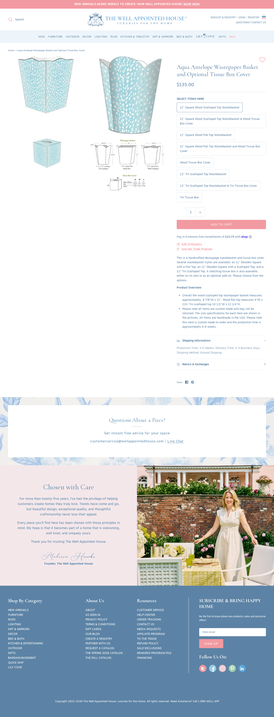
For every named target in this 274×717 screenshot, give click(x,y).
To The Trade (147, 639)
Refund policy (147, 643)
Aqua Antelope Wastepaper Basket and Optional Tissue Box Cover (51, 50)
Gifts (11, 653)
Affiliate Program (151, 634)
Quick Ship (15, 663)
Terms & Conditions (100, 624)
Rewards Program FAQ (154, 653)
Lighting (14, 624)
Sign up (211, 644)
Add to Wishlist (262, 59)
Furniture (15, 615)
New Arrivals (18, 610)
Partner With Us (97, 643)
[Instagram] (222, 668)
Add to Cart (221, 224)
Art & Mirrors (18, 629)
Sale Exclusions (149, 648)
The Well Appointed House (99, 701)
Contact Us (145, 624)
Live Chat (175, 441)
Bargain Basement (22, 658)
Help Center (146, 615)
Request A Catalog (99, 648)
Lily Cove (15, 667)
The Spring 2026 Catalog (104, 653)
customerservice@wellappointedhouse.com (127, 441)
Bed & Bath (16, 639)
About (90, 610)
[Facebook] (212, 668)
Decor (12, 634)
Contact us (258, 22)
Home (11, 50)
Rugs (11, 619)
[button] (264, 17)
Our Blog (92, 634)
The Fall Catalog (98, 658)
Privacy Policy (96, 619)
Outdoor (15, 648)
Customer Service (150, 610)
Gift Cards (93, 629)
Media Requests (149, 629)
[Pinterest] (232, 668)
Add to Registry (192, 244)
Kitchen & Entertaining (25, 643)
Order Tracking (149, 619)
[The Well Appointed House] (137, 19)
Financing (144, 658)
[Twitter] (202, 668)
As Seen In (92, 615)
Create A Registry (98, 639)
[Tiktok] (242, 668)
